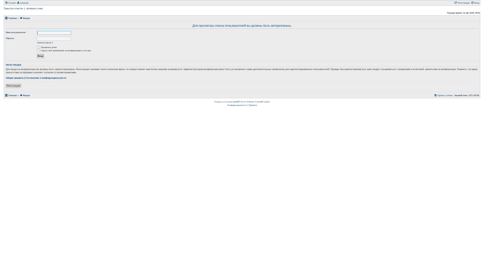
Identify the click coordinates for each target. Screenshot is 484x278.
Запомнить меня (48, 47)
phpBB (236, 102)
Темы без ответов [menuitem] (13, 8)
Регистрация (13, 86)
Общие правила (14, 78)
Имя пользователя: (16, 32)
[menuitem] (23, 3)
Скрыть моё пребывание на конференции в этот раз (65, 50)
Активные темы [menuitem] (34, 8)
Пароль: (10, 38)
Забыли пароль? (45, 42)
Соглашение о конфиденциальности (45, 78)
